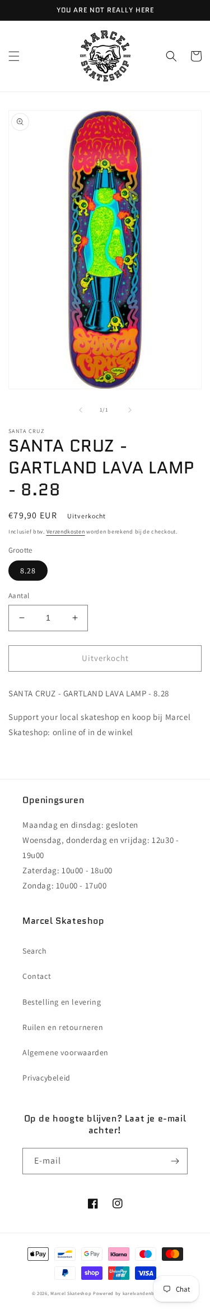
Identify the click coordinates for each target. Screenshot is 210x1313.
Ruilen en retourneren (63, 1027)
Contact (36, 976)
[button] (14, 56)
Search (34, 951)
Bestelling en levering (61, 1002)
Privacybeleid (46, 1078)
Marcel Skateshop (70, 1293)
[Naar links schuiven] (80, 410)
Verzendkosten (65, 531)
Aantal (18, 595)
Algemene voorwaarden (65, 1052)
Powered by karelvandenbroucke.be (135, 1293)
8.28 (28, 571)
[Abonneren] (174, 1161)
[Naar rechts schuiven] (130, 410)
